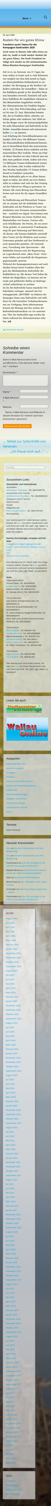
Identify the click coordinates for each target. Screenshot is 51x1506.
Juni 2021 (10, 1188)
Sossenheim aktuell (14, 329)
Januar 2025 (11, 1001)
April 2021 (10, 1197)
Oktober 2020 (12, 1223)
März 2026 (11, 940)
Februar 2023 (12, 1101)
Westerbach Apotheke (16, 490)
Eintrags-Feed (12, 1485)
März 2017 (11, 1410)
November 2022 (13, 1114)
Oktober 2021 (12, 1171)
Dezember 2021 (13, 1162)
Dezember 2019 (13, 1266)
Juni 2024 (10, 1031)
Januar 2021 (11, 1210)
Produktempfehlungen (17, 794)
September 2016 (13, 1436)
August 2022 (12, 1127)
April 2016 (10, 1458)
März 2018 (11, 1358)
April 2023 (10, 1092)
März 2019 (11, 1306)
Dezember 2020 (13, 1214)
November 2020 (13, 1219)
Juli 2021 (10, 1184)
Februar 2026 (12, 944)
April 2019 (10, 1301)
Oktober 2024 (12, 1014)
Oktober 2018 (12, 1327)
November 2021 (13, 1166)
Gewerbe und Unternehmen (19, 781)
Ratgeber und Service (16, 798)
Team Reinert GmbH (16, 510)
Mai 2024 (10, 1036)
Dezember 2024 (13, 1005)
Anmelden (11, 1481)
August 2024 (12, 1023)
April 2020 (10, 1249)
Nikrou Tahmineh (14, 642)
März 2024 (11, 1044)
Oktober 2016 (12, 1432)
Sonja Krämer (12, 657)
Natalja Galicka (13, 586)
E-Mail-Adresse (11, 399)
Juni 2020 (10, 1240)
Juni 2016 (10, 1449)
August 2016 (12, 1441)
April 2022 (10, 1145)
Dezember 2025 (13, 953)
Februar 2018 (12, 1362)
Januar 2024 (11, 1053)
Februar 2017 (12, 1414)
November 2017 (13, 1375)
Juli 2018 (10, 1340)
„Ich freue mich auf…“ (29, 451)
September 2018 (13, 1332)
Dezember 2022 (13, 1110)
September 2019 (13, 1279)
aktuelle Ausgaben (15, 768)
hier (12, 132)
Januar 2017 (11, 1419)
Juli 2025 (10, 975)
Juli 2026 (10, 922)
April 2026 (10, 936)
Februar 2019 (12, 1310)
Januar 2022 (11, 1158)
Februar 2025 (12, 996)
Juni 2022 (10, 1136)
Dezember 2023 (13, 1057)
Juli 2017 (10, 1393)
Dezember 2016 (13, 1423)
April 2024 (10, 1040)
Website (7, 407)
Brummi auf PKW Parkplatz (27, 877)
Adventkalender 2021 (16, 763)
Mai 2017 (10, 1401)
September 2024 (13, 1018)
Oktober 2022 (12, 1118)
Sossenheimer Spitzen (16, 807)
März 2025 (11, 992)
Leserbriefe (11, 790)
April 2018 (10, 1353)
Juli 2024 (10, 1027)
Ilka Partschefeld (14, 639)
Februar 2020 (12, 1258)
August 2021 (12, 1179)
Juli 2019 (10, 1288)
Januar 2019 (11, 1314)
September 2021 (13, 1175)
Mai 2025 (10, 983)
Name (7, 391)
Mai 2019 (10, 1297)
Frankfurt (10, 777)
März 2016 (11, 1462)
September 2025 (13, 966)
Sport (8, 811)
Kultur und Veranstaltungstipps (21, 785)
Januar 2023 (11, 1105)
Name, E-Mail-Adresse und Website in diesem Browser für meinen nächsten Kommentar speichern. (24, 415)
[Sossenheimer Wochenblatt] (25, 8)
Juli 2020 (10, 1236)
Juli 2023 (10, 1079)
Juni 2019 (10, 1293)
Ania (8, 848)
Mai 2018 (10, 1349)
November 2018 (13, 1323)
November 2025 (13, 957)
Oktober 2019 (12, 1275)
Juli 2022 (10, 1131)
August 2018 (12, 1336)
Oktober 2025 (12, 962)
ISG (7, 553)
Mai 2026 (10, 931)
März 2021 (11, 1201)
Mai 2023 (10, 1088)
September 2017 (13, 1384)
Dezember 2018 (13, 1319)
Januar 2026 (11, 949)
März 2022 (11, 1149)
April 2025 (10, 988)
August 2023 (12, 1075)
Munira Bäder (13, 630)
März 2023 (11, 1097)
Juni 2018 (10, 1345)
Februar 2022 (12, 1153)
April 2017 (10, 1406)
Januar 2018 (11, 1367)
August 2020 (12, 1232)
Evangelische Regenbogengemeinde (23, 544)
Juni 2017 (10, 1397)
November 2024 (13, 1010)
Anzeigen (10, 772)
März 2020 (11, 1253)
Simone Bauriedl (14, 633)
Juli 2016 (10, 1445)
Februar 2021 (12, 1205)
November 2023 (13, 1062)
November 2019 (13, 1271)
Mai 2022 (10, 1140)
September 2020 (13, 1227)
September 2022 (13, 1123)
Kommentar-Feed (14, 1489)
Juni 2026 (10, 927)
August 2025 (12, 970)
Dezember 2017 (13, 1371)
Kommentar (10, 372)
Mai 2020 (10, 1245)
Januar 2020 (11, 1262)
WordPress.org (13, 1494)
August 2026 (12, 918)
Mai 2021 (10, 1192)
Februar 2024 (12, 1049)
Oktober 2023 (12, 1066)
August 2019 (12, 1284)
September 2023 (13, 1070)
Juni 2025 (10, 979)
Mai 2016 (10, 1454)
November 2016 (13, 1428)
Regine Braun (12, 654)
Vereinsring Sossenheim (17, 555)
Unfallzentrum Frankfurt (17, 496)
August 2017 (12, 1388)
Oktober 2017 (12, 1380)
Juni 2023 (10, 1084)
